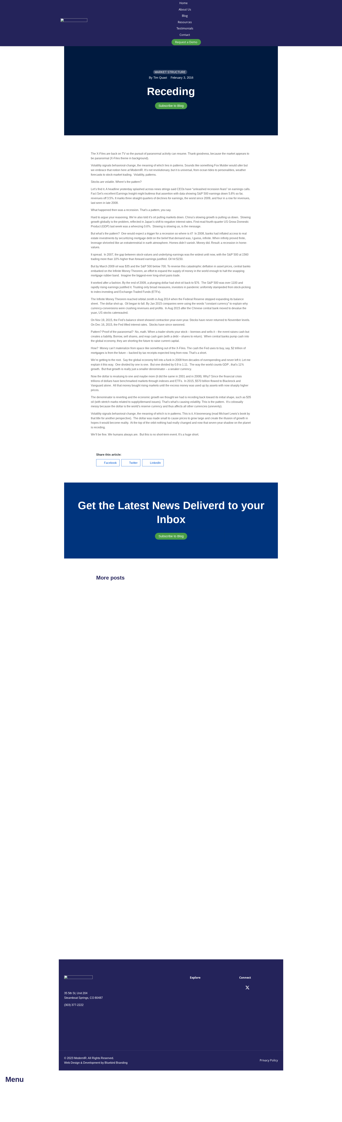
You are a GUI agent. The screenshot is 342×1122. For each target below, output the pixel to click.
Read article (103, 676)
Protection (106, 902)
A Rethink (106, 643)
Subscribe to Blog (171, 106)
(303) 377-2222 (74, 1004)
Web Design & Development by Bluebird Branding (96, 1062)
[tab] (171, 106)
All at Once (187, 803)
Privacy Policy (269, 1060)
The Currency (190, 643)
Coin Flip (105, 742)
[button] (108, 462)
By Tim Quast (158, 77)
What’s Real (188, 902)
